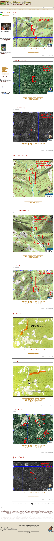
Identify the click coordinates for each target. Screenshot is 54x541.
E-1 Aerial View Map (19, 457)
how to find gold (49, 508)
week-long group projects (18, 511)
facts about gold (16, 512)
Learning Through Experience (29, 525)
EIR (18, 514)
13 (40, 503)
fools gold (42, 518)
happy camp (26, 519)
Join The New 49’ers (4, 71)
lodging (38, 514)
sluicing (40, 513)
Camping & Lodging (4, 62)
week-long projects (23, 518)
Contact (10, 9)
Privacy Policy (2, 530)
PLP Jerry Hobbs (7, 519)
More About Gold (4, 66)
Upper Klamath (24, 48)
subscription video (4, 511)
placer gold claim (13, 519)
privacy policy (30, 517)
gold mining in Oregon (26, 510)
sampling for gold (40, 511)
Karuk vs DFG (5, 512)
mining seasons (18, 517)
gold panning (25, 514)
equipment (2, 513)
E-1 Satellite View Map (19, 410)
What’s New (3, 64)
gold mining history (10, 512)
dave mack (2, 510)
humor (48, 512)
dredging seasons (29, 518)
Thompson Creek (40, 49)
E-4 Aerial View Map (19, 108)
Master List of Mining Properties (33, 52)
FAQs (33, 518)
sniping (5, 513)
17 (47, 503)
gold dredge (44, 517)
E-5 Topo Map (17, 13)
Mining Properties (22, 526)
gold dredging (20, 508)
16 (45, 503)
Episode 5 (3, 37)
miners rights (40, 508)
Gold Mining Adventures (5, 68)
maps (48, 55)
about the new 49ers (10, 511)
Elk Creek (25, 49)
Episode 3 (3, 35)
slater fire (35, 518)
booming (37, 512)
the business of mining (31, 514)
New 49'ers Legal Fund (11, 517)
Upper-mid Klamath (30, 48)
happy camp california (26, 511)
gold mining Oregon (22, 513)
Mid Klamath (37, 48)
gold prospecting (13, 508)
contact (17, 519)
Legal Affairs (3, 70)
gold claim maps (9, 518)
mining (18, 518)
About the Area (4, 63)
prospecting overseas (32, 512)
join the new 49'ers (43, 514)
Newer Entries (20, 503)
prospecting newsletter (8, 510)
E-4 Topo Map (17, 266)
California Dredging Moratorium (17, 510)
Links (2, 72)
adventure (51, 512)
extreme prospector (15, 513)
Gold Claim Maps (16, 14)
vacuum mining (10, 514)
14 (42, 503)
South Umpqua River (24, 517)
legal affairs (44, 508)
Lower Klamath (42, 48)
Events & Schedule (25, 9)
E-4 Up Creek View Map (20, 155)
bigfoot (45, 518)
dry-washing (44, 513)
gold (7, 517)
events (36, 514)
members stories (33, 510)
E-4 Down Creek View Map (21, 210)
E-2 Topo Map (17, 361)
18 (49, 503)
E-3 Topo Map (17, 313)
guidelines (49, 511)
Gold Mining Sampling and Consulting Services (24, 531)
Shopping (31, 9)
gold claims (45, 55)
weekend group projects (43, 512)
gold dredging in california (37, 517)
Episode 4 (3, 36)
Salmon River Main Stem (29, 98)
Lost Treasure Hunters (35, 513)
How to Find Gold (4, 67)
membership (26, 512)
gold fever (39, 518)
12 (38, 503)
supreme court (14, 518)
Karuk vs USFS (48, 513)
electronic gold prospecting (40, 510)
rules (36, 511)
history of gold (48, 514)
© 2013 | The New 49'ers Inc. (4, 527)
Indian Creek (30, 49)
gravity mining (15, 514)
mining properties (51, 55)
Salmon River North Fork (38, 98)
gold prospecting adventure (33, 508)
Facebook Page (36, 9)
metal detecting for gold (49, 510)
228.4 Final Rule (9, 513)
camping (6, 514)
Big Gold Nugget (29, 532)
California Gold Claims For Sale (35, 531)
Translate (7, 93)
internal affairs (21, 519)
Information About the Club (16, 9)
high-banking (45, 511)
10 (35, 503)
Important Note (5, 15)
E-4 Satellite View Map (19, 60)
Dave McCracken (26, 508)
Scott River (34, 49)
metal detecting (32, 511)
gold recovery (21, 512)
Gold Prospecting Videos (43, 9)
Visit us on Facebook (6, 12)
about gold (21, 514)
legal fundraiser (28, 513)
